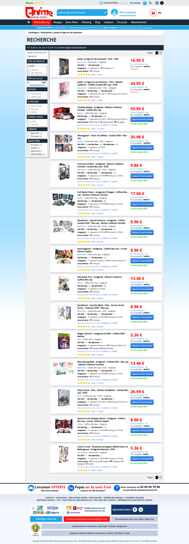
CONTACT (49, 497)
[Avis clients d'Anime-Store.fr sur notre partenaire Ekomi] (35, 3)
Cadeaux (108, 22)
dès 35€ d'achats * (51, 28)
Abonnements (138, 22)
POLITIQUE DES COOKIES (105, 500)
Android (110, 533)
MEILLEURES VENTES (78, 497)
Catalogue (33, 32)
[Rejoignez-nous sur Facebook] (157, 3)
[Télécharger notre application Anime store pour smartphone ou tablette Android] (151, 3)
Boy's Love (133, 519)
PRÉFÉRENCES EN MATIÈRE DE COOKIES (135, 500)
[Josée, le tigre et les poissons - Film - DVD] (64, 67)
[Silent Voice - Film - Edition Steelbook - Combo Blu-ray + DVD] (64, 398)
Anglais (35, 147)
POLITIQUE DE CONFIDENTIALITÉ (77, 500)
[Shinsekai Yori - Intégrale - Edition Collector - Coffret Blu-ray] (64, 285)
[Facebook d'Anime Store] (135, 509)
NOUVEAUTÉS (95, 497)
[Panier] (153, 12)
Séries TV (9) (36, 106)
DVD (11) (35, 70)
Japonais (36, 133)
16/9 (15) (34, 124)
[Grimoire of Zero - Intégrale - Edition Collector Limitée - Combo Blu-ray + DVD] (64, 172)
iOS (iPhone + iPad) (122, 533)
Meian (141, 519)
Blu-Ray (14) (36, 73)
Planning (86, 22)
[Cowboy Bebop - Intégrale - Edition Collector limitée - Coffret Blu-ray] (64, 113)
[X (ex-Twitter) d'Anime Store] (140, 509)
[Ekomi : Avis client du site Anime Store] (35, 531)
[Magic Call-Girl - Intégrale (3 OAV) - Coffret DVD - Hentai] (64, 341)
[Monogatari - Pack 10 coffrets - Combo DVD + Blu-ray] (64, 143)
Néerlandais (38, 154)
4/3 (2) (33, 121)
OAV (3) (34, 112)
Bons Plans (72, 22)
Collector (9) (36, 97)
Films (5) (34, 109)
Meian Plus (149, 519)
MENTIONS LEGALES (46, 500)
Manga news (122, 526)
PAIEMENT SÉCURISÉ (134, 497)
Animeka (111, 526)
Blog (97, 22)
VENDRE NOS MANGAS (113, 497)
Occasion (122, 22)
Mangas (57, 22)
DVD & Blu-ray (41, 22)
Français (36, 136)
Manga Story (92, 526)
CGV (58, 500)
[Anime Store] (39, 12)
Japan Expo (102, 526)
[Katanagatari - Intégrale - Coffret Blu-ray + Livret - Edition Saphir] (64, 257)
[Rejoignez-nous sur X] (162, 3)
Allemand (36, 151)
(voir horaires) (123, 3)
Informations (100, 533)
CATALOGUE (61, 497)
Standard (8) (36, 93)
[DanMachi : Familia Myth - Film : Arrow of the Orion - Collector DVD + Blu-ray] (64, 313)
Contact (137, 2)
